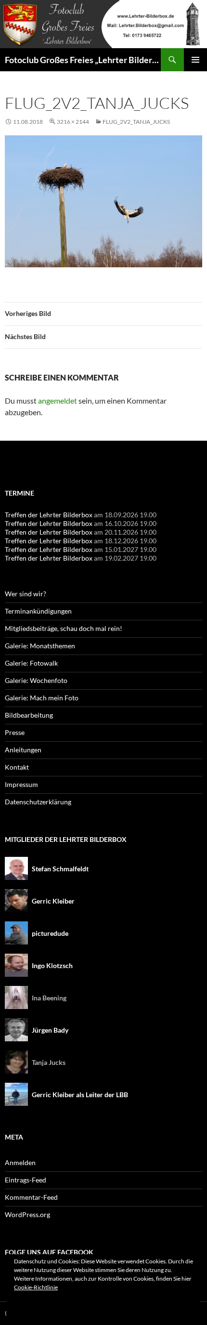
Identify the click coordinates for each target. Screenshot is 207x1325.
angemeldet (57, 400)
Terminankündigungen (38, 611)
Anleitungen (23, 750)
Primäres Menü (195, 59)
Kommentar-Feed (31, 1197)
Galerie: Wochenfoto (36, 680)
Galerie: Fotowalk (31, 663)
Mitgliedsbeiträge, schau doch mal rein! (63, 628)
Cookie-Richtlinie (36, 1287)
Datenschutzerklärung (38, 802)
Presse (15, 732)
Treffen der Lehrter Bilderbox (48, 515)
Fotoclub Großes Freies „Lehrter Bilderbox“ (83, 59)
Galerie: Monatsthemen (40, 646)
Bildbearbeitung (29, 715)
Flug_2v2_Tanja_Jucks (136, 121)
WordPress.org (27, 1214)
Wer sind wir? (25, 594)
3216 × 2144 (73, 121)
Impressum (21, 784)
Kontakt (17, 767)
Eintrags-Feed (25, 1180)
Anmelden (20, 1162)
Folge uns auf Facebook (49, 1252)
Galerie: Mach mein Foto (41, 698)
